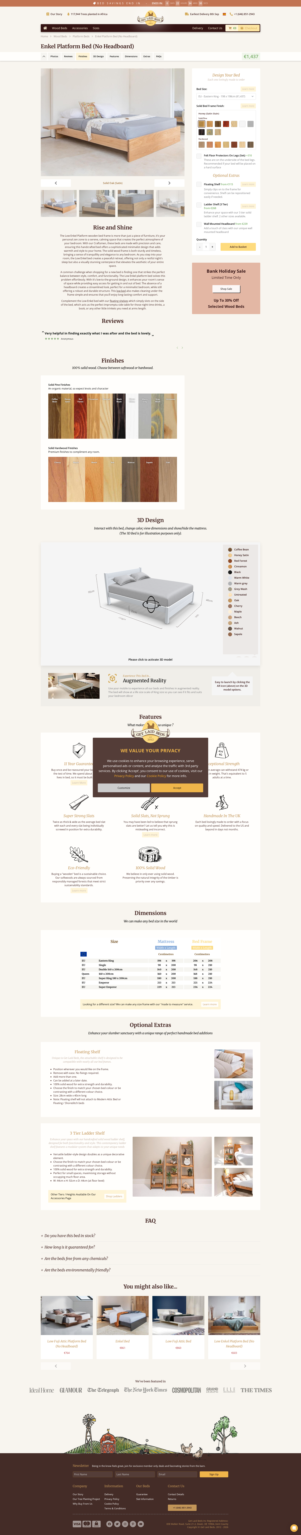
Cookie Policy (156, 776)
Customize (124, 788)
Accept (177, 788)
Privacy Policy (124, 776)
